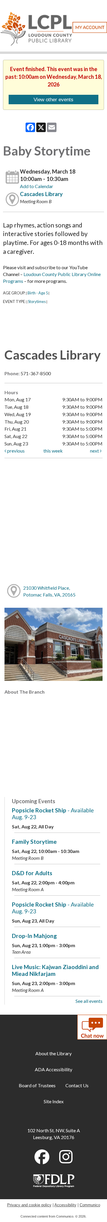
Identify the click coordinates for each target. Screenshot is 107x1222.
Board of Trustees (37, 1085)
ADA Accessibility (53, 1069)
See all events (89, 1001)
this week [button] (53, 450)
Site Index (54, 1101)
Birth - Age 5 (38, 293)
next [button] (95, 450)
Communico (90, 1205)
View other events (53, 99)
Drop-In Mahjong (34, 935)
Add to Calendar (36, 186)
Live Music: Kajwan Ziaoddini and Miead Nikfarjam (55, 970)
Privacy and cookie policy (29, 1205)
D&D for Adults (32, 873)
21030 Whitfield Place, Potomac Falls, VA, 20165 (49, 591)
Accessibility (65, 1205)
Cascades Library (41, 194)
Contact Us (77, 1085)
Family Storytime (34, 841)
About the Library (53, 1053)
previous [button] (15, 450)
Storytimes (37, 301)
